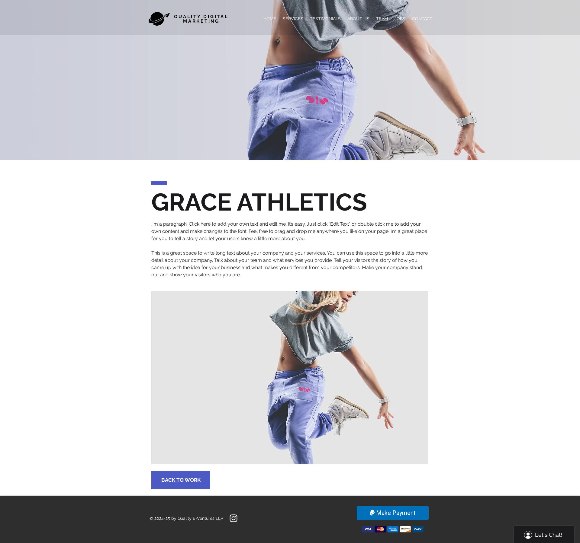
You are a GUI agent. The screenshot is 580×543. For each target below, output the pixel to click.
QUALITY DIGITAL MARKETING (201, 19)
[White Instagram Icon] (233, 518)
